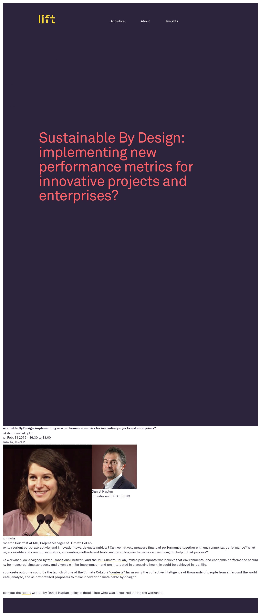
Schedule (7, 95)
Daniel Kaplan (102, 491)
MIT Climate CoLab (111, 560)
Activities (118, 21)
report (26, 592)
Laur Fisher (8, 538)
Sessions (6, 84)
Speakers (7, 89)
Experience (8, 105)
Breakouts (7, 100)
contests (116, 572)
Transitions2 (62, 560)
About (145, 21)
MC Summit (8, 110)
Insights (172, 21)
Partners (6, 115)
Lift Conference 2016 (54, 54)
